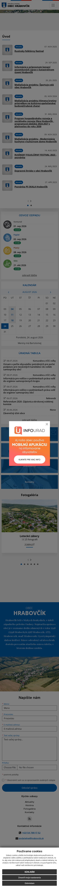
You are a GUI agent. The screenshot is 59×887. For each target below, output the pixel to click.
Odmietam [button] (29, 883)
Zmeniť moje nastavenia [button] (29, 877)
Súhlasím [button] (30, 872)
